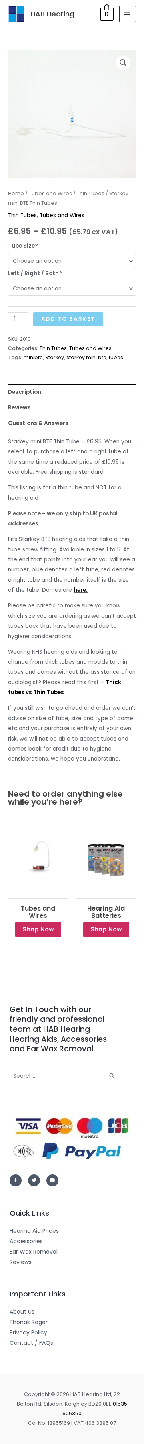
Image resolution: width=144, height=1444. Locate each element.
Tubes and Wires (50, 193)
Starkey (54, 357)
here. (81, 590)
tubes (116, 357)
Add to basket (68, 319)
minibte (33, 357)
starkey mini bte (86, 357)
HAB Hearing (52, 14)
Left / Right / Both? (35, 273)
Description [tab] (24, 392)
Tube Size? (23, 246)
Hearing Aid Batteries (106, 912)
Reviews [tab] (19, 407)
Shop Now (38, 929)
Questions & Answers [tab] (38, 423)
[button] (123, 63)
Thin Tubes (90, 193)
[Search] (112, 1076)
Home (16, 193)
